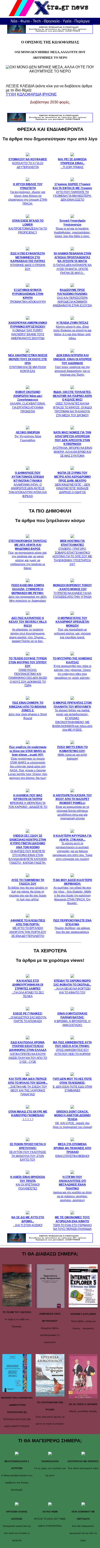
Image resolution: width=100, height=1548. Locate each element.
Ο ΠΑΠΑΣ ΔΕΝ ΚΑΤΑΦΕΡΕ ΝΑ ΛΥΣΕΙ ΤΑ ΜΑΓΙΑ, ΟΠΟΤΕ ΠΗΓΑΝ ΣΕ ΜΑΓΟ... (72, 263)
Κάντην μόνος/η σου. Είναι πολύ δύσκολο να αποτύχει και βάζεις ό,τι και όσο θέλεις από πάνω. (72, 330)
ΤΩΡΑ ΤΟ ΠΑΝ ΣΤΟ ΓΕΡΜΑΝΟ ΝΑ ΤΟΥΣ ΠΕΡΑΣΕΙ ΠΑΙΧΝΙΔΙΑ (72, 1223)
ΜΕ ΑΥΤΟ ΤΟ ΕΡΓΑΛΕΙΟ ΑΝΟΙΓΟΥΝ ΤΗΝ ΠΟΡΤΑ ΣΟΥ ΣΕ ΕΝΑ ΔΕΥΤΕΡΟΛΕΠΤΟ (27, 928)
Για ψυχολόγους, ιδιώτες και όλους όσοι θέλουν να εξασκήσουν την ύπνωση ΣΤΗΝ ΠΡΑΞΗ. (27, 194)
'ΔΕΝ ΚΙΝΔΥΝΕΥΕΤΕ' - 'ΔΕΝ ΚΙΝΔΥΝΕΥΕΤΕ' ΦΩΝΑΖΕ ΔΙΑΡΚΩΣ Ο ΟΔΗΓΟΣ (72, 482)
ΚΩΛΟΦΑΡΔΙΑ (29, 94)
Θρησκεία (52, 21)
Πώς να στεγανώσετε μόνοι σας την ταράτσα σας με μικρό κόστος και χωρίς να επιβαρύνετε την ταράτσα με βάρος (27, 554)
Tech (37, 21)
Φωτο (25, 21)
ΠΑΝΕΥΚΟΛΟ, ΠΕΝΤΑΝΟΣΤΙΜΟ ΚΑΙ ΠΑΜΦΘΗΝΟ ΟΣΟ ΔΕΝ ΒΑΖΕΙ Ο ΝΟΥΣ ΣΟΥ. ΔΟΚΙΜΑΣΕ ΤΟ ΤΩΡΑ (28, 672)
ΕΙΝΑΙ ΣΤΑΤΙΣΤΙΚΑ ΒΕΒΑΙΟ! (72, 1150)
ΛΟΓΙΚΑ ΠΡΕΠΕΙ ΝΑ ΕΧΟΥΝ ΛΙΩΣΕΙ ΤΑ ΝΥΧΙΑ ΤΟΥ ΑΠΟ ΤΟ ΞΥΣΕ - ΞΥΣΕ (27, 1052)
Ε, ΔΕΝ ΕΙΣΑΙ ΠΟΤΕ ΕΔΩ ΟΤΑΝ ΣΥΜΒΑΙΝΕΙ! (72, 1084)
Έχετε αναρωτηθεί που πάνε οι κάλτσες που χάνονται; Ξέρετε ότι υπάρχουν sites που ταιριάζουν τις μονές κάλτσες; (72, 668)
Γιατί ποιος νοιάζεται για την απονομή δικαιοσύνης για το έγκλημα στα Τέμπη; (72, 365)
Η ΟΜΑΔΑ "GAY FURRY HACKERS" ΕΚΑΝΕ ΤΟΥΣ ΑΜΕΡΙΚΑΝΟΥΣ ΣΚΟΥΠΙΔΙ (27, 330)
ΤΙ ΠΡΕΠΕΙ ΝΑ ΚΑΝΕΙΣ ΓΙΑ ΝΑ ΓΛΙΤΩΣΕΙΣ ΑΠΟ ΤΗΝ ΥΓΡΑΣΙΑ (72, 591)
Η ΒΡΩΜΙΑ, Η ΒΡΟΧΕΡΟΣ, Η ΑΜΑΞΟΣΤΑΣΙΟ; (72, 1019)
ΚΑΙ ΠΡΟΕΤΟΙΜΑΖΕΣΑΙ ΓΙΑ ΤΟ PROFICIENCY (28, 226)
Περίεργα (82, 21)
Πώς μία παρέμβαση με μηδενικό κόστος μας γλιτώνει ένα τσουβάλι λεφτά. (72, 627)
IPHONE (49, 94)
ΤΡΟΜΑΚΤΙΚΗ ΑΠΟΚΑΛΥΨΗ (28, 295)
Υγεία (67, 21)
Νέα (14, 21)
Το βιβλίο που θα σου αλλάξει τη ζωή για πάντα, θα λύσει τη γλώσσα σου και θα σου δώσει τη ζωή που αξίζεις (28, 889)
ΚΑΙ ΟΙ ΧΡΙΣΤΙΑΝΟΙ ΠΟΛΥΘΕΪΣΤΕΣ (27, 1182)
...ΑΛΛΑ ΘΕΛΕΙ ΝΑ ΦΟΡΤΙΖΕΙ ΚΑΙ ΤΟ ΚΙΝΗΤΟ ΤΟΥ (72, 986)
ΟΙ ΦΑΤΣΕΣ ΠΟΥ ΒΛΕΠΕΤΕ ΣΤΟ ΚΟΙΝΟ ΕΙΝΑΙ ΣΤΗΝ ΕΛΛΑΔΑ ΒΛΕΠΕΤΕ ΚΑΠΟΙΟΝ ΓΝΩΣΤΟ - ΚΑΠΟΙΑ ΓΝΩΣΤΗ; (28, 849)
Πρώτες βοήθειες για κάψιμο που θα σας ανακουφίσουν (72, 926)
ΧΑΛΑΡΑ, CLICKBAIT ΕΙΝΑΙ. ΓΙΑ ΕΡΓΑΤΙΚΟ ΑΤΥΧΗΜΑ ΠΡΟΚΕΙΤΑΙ (27, 401)
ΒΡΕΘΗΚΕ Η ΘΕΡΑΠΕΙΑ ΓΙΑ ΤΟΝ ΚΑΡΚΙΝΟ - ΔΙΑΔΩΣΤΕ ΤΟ (27, 801)
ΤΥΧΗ (11, 94)
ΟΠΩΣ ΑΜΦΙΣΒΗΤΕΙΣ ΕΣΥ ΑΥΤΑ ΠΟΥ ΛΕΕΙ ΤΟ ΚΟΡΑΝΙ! (72, 1048)
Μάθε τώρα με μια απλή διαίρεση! (72, 752)
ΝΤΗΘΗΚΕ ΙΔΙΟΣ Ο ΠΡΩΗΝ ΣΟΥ (27, 261)
